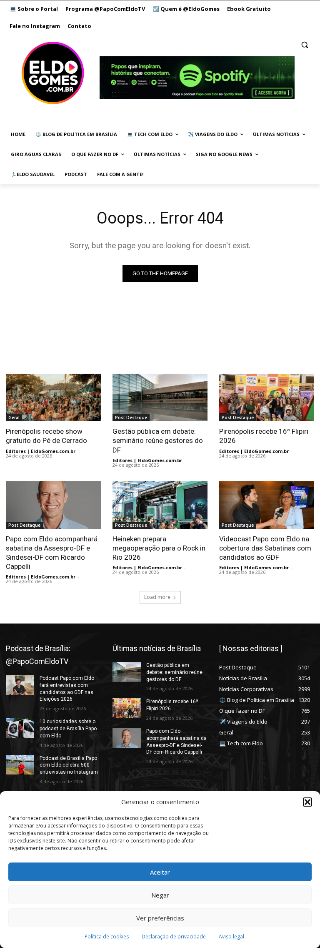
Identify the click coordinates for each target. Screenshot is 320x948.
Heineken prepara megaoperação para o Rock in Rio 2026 (158, 548)
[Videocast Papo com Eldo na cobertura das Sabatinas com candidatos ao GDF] (266, 505)
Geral (14, 417)
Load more (157, 597)
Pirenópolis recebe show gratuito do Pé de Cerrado (46, 436)
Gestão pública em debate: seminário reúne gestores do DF (157, 440)
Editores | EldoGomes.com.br (40, 451)
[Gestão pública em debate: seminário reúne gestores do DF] (160, 397)
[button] (307, 802)
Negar (160, 895)
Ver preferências (160, 918)
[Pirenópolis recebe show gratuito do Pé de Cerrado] (53, 397)
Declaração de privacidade (174, 936)
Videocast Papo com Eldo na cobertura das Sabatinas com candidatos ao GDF (265, 548)
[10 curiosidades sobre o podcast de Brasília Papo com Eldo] (20, 728)
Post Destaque (131, 417)
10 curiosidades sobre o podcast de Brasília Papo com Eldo (68, 729)
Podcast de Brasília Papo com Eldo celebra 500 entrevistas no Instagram (69, 765)
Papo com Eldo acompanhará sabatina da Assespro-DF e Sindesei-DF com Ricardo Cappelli (52, 553)
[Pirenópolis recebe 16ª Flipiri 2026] (266, 397)
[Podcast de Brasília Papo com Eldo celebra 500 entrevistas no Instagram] (20, 765)
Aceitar (160, 872)
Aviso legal (231, 936)
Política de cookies (107, 936)
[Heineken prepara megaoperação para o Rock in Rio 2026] (160, 505)
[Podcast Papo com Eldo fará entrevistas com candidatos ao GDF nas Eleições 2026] (20, 685)
